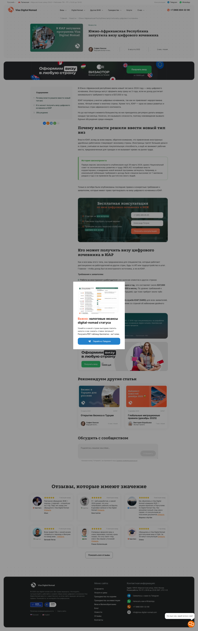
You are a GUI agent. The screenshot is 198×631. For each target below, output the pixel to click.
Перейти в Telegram (102, 341)
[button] (191, 624)
